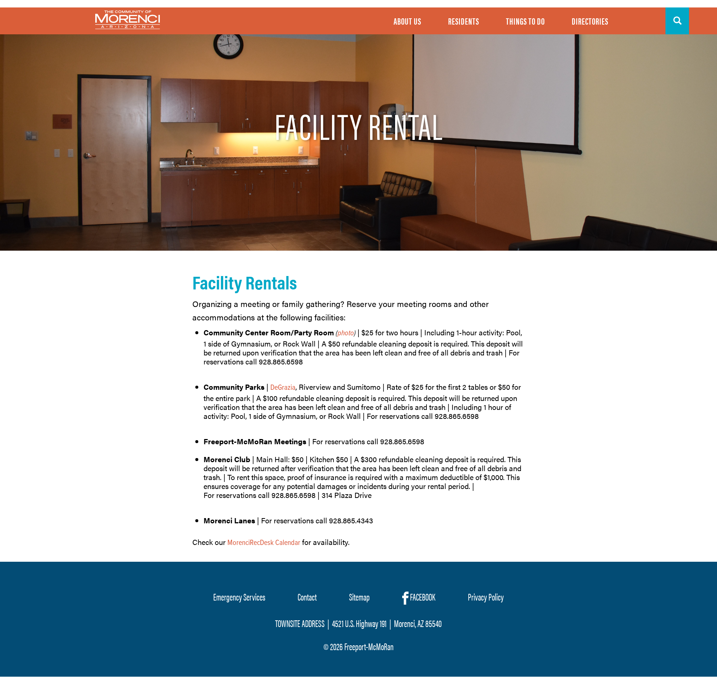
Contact (307, 597)
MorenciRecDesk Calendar (263, 543)
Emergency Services (239, 597)
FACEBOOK (422, 597)
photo (346, 333)
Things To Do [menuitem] (525, 21)
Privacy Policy (486, 597)
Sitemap (359, 597)
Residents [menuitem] (463, 21)
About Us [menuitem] (407, 21)
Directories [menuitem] (590, 21)
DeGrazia (282, 388)
